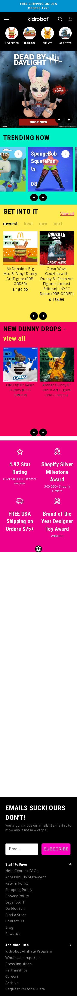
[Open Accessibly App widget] (38, 549)
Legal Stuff (14, 902)
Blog (9, 927)
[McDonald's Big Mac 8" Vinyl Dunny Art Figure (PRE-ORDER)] (20, 248)
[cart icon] (70, 19)
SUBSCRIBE (56, 849)
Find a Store (15, 914)
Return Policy (16, 883)
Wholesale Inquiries (22, 957)
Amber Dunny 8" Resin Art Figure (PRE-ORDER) (56, 390)
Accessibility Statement (25, 877)
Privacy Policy (17, 895)
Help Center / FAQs (21, 870)
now (43, 223)
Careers (12, 976)
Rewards (12, 933)
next (58, 223)
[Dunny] (47, 38)
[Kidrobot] (38, 19)
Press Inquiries (18, 963)
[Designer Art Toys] (65, 38)
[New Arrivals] (11, 38)
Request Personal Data (25, 988)
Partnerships (16, 970)
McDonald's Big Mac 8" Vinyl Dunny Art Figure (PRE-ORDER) (20, 276)
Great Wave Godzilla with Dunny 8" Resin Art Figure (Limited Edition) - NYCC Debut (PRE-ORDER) (57, 281)
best (28, 223)
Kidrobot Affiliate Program (28, 951)
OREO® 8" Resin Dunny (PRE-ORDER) (20, 390)
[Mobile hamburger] (8, 19)
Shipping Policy (18, 889)
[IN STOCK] (29, 38)
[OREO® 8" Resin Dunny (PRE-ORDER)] (20, 365)
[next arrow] (69, 119)
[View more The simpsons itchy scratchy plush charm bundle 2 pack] (38, 89)
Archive (11, 982)
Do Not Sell (15, 908)
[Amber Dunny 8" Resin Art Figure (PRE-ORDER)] (57, 365)
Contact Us (14, 920)
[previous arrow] (59, 119)
